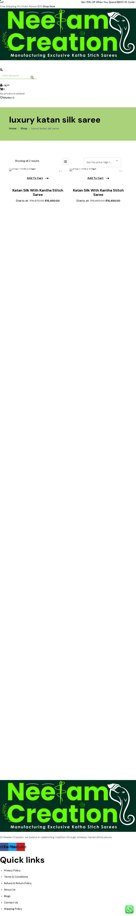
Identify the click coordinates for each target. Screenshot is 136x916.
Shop (24, 128)
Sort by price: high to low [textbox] (102, 162)
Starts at (38, 201)
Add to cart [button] (35, 178)
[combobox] (102, 162)
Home (12, 128)
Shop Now (49, 6)
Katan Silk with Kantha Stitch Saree (37, 192)
